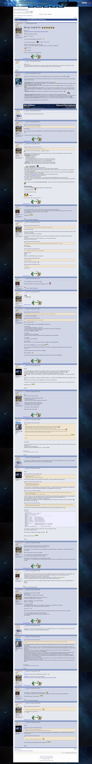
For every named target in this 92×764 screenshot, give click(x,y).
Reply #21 (28, 671)
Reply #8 (27, 278)
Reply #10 (28, 308)
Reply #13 (28, 419)
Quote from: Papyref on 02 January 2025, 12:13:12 (32, 225)
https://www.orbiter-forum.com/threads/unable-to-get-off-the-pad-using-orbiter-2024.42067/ (40, 677)
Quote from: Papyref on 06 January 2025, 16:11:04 (32, 706)
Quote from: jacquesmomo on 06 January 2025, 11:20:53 (33, 727)
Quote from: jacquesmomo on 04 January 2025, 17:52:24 (33, 473)
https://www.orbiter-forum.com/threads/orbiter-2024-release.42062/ (36, 31)
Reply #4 (27, 121)
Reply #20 (28, 636)
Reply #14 (28, 457)
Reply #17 (28, 570)
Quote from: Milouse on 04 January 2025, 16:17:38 (32, 422)
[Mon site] (15, 433)
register (27, 9)
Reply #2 (27, 73)
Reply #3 (27, 110)
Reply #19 (28, 625)
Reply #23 (28, 703)
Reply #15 (28, 468)
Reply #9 (27, 291)
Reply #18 (28, 589)
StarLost (18, 110)
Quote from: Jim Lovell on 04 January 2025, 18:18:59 (32, 490)
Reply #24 (28, 722)
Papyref (18, 206)
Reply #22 (28, 688)
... (20, 17)
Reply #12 (28, 391)
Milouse (18, 365)
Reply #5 (27, 143)
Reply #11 (28, 365)
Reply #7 (27, 222)
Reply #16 (28, 542)
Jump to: (62, 752)
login (24, 9)
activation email (24, 10)
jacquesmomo (19, 23)
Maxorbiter (18, 73)
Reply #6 (27, 206)
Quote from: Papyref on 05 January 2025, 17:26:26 (32, 639)
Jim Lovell (18, 419)
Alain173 (18, 61)
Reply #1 (27, 61)
